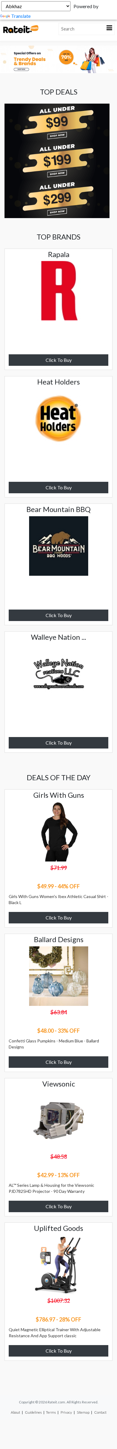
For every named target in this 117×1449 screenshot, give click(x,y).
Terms (51, 1412)
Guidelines (33, 1412)
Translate (21, 16)
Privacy (66, 1412)
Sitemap (83, 1412)
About (15, 1412)
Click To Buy (59, 360)
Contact (100, 1412)
